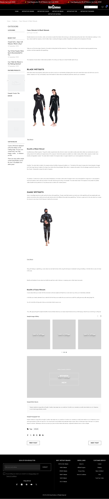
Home (8, 21)
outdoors (14, 21)
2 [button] (64, 352)
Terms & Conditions (11, 476)
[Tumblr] (37, 435)
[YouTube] (31, 484)
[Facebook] (27, 435)
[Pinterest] (33, 435)
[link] (38, 334)
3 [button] (66, 352)
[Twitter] (30, 435)
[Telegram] (40, 435)
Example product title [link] (14, 93)
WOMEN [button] (64, 375)
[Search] (91, 7)
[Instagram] (22, 484)
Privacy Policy (32, 474)
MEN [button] (64, 382)
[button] (24, 80)
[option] (16, 86)
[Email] (43, 435)
